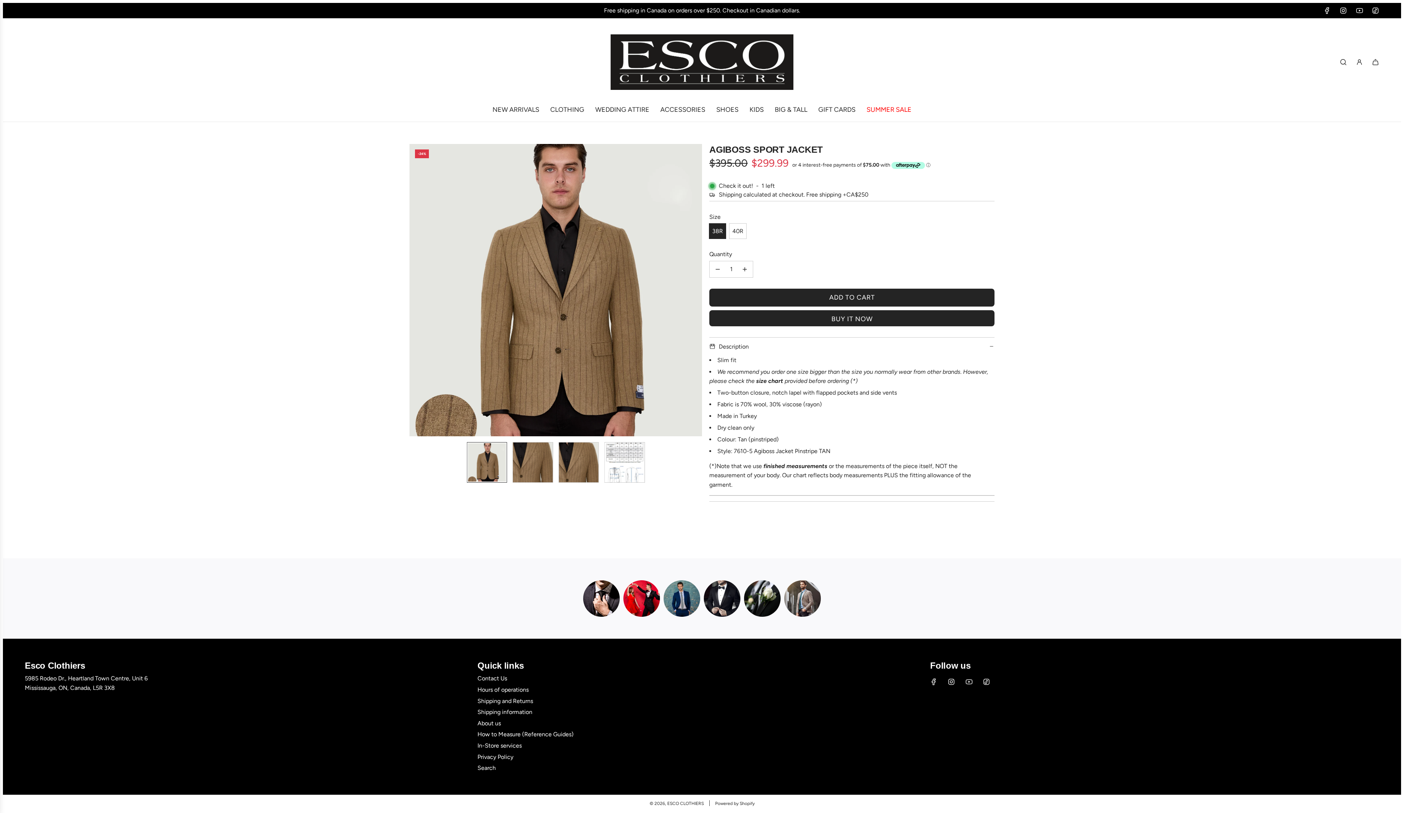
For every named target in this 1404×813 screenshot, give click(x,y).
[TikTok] (1375, 10)
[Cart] (1375, 62)
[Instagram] (1343, 10)
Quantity (720, 254)
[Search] (1343, 62)
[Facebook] (1327, 10)
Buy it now (852, 319)
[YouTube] (1359, 10)
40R (737, 231)
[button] (415, 290)
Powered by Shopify (735, 803)
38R (717, 231)
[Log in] (1359, 62)
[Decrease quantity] (718, 269)
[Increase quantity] (745, 269)
